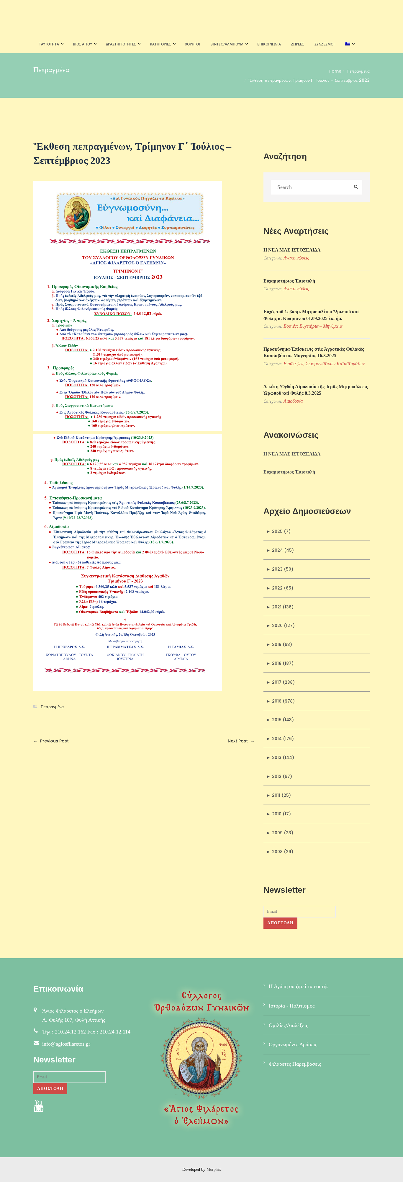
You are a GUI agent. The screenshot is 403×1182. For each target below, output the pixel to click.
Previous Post (51, 741)
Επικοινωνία (269, 44)
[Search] (356, 187)
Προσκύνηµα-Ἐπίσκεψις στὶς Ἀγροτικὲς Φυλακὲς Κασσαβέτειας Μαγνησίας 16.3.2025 (313, 352)
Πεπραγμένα (358, 71)
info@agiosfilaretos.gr (66, 1044)
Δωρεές (297, 44)
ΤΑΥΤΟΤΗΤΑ (49, 44)
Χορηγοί (192, 44)
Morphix (214, 1169)
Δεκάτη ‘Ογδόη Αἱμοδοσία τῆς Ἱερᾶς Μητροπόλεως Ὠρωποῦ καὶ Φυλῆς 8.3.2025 (315, 390)
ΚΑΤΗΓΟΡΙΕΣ (160, 44)
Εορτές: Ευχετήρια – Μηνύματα (313, 326)
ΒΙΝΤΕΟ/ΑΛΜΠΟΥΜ (226, 44)
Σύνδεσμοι (324, 44)
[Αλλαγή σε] (348, 44)
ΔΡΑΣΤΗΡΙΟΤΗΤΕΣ (121, 44)
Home (335, 71)
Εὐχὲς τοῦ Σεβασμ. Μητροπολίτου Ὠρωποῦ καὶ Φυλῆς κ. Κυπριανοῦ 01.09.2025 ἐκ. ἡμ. (311, 315)
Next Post (241, 741)
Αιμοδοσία (293, 401)
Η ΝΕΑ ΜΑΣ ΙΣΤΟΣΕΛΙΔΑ (292, 249)
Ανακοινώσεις (296, 257)
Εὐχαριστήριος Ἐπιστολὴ (289, 280)
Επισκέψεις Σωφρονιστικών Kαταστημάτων (324, 363)
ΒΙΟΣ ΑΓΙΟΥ (82, 44)
